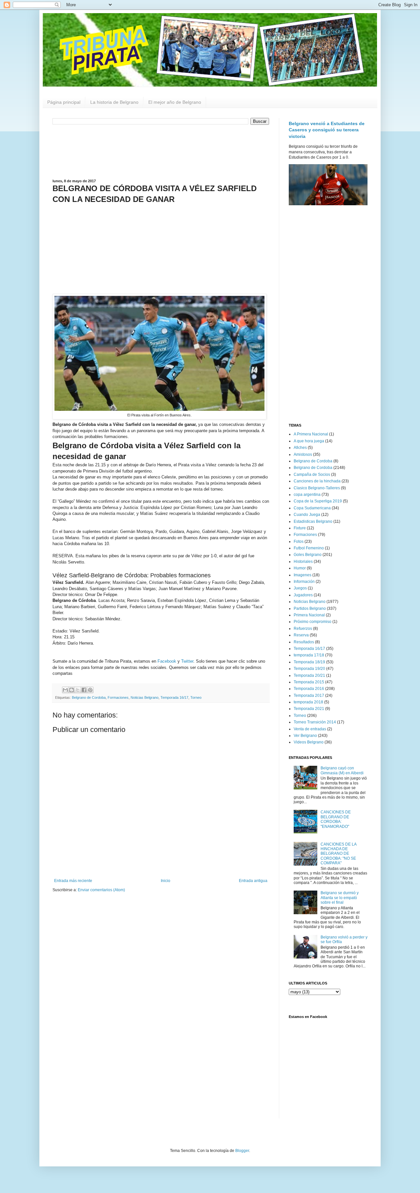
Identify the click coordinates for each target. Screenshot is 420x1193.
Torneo (195, 697)
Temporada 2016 (309, 688)
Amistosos (303, 454)
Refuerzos (303, 628)
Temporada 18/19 (309, 662)
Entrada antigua (253, 880)
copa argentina (307, 494)
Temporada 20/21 (309, 675)
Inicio (165, 880)
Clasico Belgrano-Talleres (317, 488)
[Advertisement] (160, 151)
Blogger (242, 1150)
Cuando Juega (307, 514)
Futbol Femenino (309, 548)
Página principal (63, 102)
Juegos (300, 588)
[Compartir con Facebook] (84, 690)
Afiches (300, 447)
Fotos (299, 541)
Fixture (300, 528)
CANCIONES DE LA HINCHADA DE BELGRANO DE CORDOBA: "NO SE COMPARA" (338, 854)
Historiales (303, 561)
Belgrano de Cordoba (89, 697)
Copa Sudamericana (312, 508)
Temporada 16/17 (174, 697)
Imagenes (302, 575)
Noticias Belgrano (144, 697)
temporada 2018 (308, 702)
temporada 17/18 (309, 655)
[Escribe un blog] (71, 690)
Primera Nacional (309, 615)
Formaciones (118, 697)
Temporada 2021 (309, 708)
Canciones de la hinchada (317, 481)
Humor (300, 568)
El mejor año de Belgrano (174, 102)
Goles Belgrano (308, 554)
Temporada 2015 (309, 682)
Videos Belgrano (309, 742)
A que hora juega (309, 441)
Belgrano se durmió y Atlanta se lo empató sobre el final (340, 898)
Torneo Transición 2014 (315, 722)
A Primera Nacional (311, 434)
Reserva (301, 635)
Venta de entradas (310, 729)
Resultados (304, 642)
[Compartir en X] (77, 690)
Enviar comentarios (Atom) (101, 890)
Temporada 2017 (309, 695)
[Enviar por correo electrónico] (65, 690)
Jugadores (303, 595)
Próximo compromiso (312, 621)
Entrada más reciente (73, 880)
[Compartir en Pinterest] (90, 690)
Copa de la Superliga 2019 (318, 501)
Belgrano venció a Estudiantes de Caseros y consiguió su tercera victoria (327, 130)
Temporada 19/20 (309, 668)
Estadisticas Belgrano (313, 521)
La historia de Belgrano (114, 102)
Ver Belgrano (305, 735)
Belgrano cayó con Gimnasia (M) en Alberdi (342, 770)
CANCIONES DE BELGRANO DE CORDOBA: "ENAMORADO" (336, 819)
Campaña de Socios (312, 474)
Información (304, 581)
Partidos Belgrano (310, 608)
